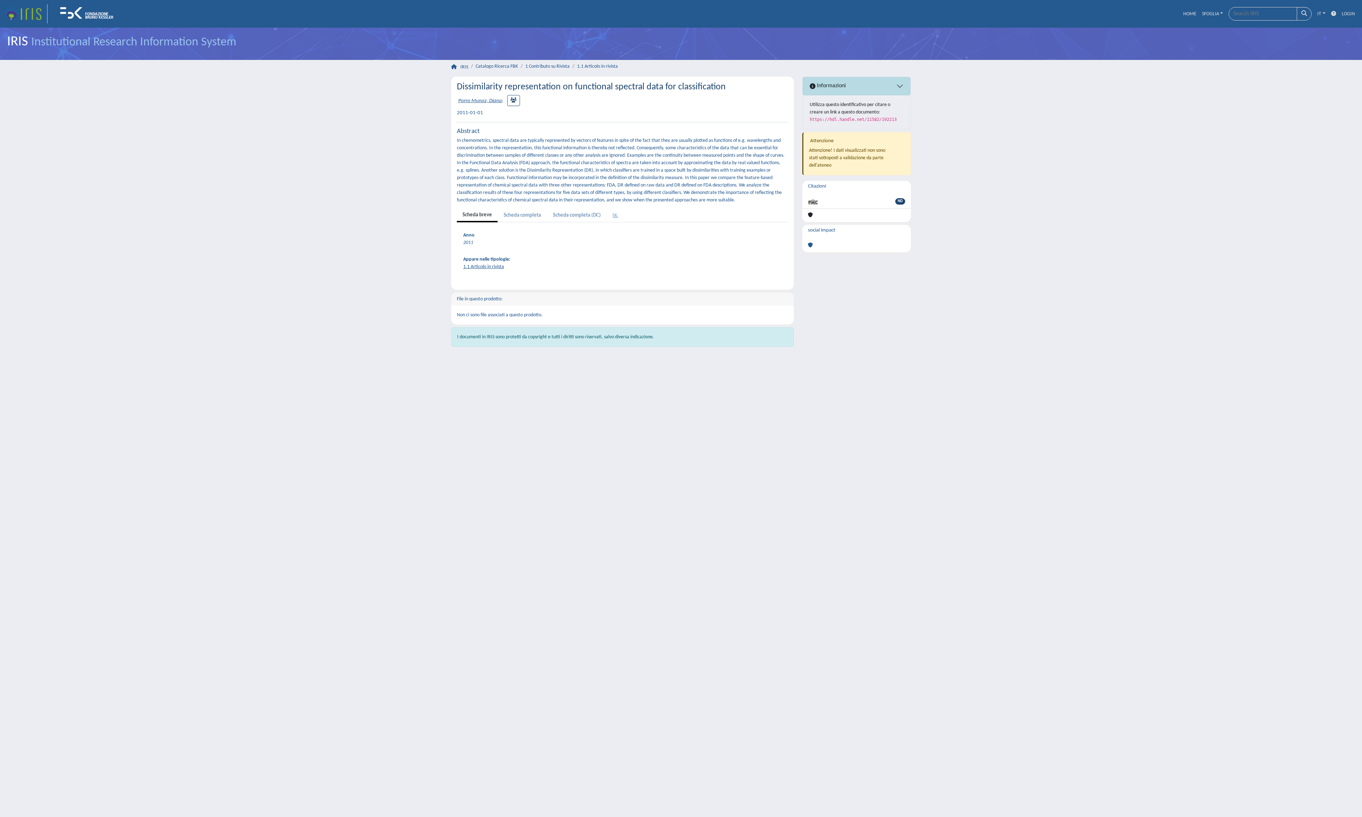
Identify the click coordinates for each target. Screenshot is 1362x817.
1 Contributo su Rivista (547, 66)
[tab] (615, 216)
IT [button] (1319, 14)
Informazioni (830, 86)
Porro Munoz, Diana (480, 101)
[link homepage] (26, 13)
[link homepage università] (89, 13)
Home (1189, 14)
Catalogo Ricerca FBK (497, 66)
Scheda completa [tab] (522, 215)
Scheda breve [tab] (477, 215)
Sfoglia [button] (1210, 14)
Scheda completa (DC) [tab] (577, 215)
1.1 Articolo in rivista (597, 66)
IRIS (464, 67)
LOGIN (1348, 14)
